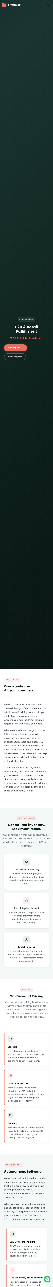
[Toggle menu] (48, 5)
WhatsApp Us (15, 356)
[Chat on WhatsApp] (47, 1279)
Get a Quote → (15, 347)
